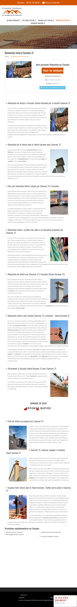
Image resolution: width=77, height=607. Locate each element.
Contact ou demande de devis (53, 87)
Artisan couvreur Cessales (14, 532)
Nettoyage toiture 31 (29, 20)
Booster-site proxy (53, 600)
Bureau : (28, 2)
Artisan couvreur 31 (13, 20)
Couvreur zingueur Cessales (50, 536)
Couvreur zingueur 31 (38, 23)
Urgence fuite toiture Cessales (51, 532)
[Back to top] (71, 601)
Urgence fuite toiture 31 (46, 20)
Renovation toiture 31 (63, 20)
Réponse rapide (38, 408)
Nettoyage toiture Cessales (15, 534)
